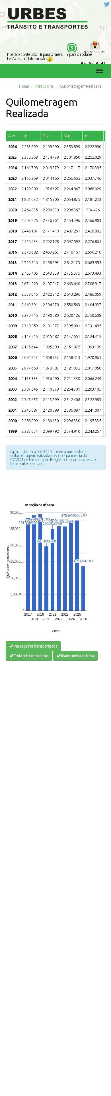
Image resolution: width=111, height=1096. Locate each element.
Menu (98, 67)
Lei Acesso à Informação (27, 58)
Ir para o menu (51, 54)
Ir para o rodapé (79, 54)
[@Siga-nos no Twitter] (106, 4)
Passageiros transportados (35, 646)
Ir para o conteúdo (22, 54)
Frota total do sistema (31, 656)
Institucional (44, 86)
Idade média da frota (77, 656)
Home (24, 86)
